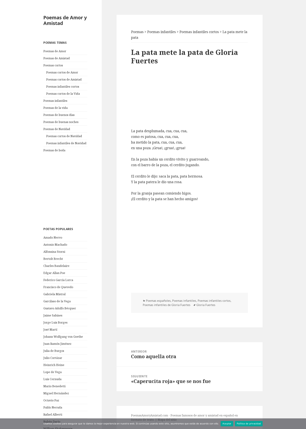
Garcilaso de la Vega (57, 301)
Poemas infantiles (55, 101)
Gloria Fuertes (205, 305)
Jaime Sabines (52, 315)
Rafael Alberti (52, 414)
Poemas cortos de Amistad (64, 79)
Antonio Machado (55, 245)
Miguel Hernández (56, 393)
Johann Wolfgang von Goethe (63, 337)
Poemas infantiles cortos (62, 86)
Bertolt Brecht (53, 259)
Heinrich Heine (53, 365)
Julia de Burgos (53, 351)
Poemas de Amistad (56, 58)
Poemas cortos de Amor (62, 72)
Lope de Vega (52, 372)
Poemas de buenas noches (60, 122)
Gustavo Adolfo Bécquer (59, 308)
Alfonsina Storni (54, 252)
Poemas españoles (158, 301)
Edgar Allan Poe (54, 273)
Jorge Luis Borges (55, 322)
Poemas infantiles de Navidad (66, 143)
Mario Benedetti (54, 386)
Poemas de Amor (54, 51)
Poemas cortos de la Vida (63, 94)
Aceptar (226, 423)
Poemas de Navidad (56, 129)
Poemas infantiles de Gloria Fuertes (166, 305)
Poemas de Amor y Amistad (65, 20)
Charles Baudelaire (56, 266)
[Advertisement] (70, 189)
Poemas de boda (54, 150)
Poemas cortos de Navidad (64, 136)
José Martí (50, 329)
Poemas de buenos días (59, 115)
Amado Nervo (52, 237)
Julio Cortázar (52, 358)
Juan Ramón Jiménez (57, 344)
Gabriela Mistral (54, 294)
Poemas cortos (53, 65)
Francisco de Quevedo (58, 287)
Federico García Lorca (58, 280)
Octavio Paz (51, 400)
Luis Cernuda (52, 379)
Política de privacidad (249, 423)
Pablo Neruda (52, 407)
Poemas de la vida (55, 108)
